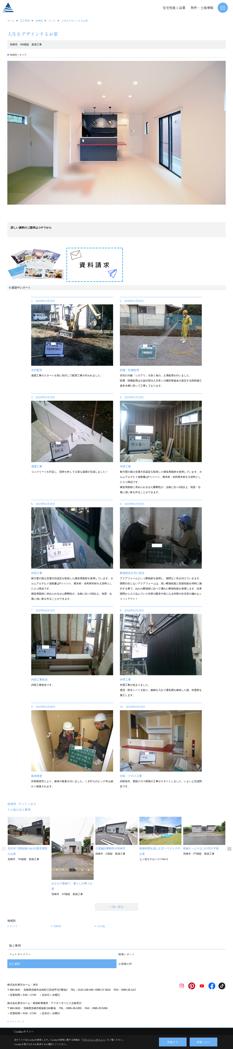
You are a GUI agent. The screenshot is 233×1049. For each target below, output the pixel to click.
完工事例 (14, 964)
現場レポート (126, 954)
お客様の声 (125, 964)
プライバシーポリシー (94, 1039)
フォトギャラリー (20, 954)
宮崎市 (57, 926)
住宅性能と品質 (174, 7)
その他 (101, 926)
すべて (14, 926)
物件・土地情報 (202, 7)
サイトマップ (17, 1021)
